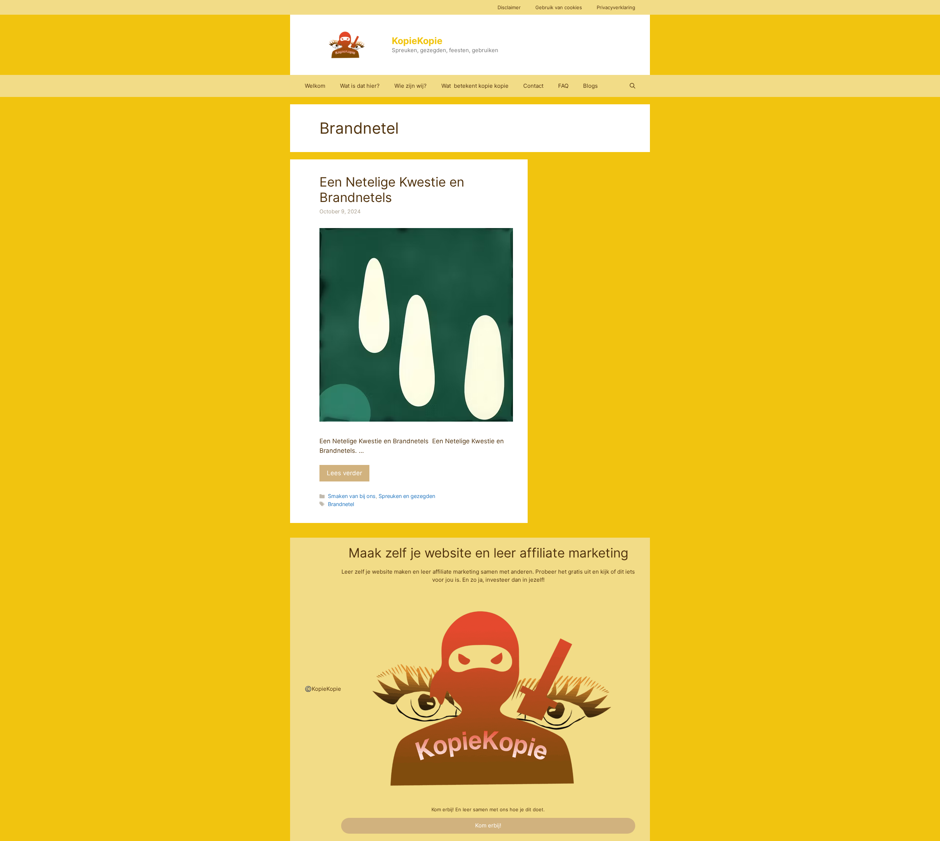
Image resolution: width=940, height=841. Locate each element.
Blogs (590, 85)
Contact (533, 85)
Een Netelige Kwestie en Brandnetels (391, 189)
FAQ (563, 85)
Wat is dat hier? (360, 85)
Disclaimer (509, 7)
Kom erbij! (488, 825)
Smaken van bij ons (352, 496)
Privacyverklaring (616, 7)
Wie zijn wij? (410, 85)
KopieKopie (417, 40)
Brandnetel (341, 504)
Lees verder (344, 473)
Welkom (315, 85)
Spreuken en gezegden (407, 496)
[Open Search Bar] (632, 86)
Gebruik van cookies (558, 7)
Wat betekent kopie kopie (475, 85)
